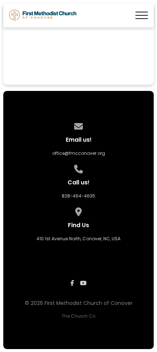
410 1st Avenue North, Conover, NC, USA (78, 239)
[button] (141, 15)
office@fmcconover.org (78, 153)
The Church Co (78, 316)
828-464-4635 (78, 196)
